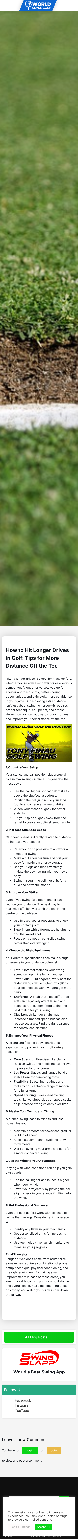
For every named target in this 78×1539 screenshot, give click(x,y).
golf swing (55, 1047)
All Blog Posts (36, 1337)
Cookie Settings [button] (20, 1526)
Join (54, 1450)
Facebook (23, 1400)
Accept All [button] (43, 1526)
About (8, 1536)
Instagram (23, 1405)
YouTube (22, 1410)
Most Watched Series (46, 1536)
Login (30, 1450)
